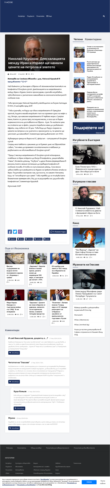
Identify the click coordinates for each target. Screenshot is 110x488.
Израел (12, 239)
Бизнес (58, 473)
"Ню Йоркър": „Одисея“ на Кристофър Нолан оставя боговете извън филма (86, 252)
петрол (39, 239)
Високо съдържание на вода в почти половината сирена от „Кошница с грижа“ (15, 271)
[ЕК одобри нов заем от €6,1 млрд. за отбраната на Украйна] (60, 258)
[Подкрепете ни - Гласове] (89, 128)
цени (47, 239)
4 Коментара (59, 231)
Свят (7, 473)
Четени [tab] (78, 39)
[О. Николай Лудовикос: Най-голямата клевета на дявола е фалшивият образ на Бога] (89, 196)
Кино (76, 222)
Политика (40, 16)
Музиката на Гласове (86, 264)
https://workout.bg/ (81, 324)
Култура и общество (22, 463)
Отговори (15, 353)
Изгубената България (86, 139)
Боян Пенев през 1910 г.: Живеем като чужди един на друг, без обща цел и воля (88, 168)
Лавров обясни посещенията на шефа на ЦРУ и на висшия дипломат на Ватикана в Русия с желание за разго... (95, 96)
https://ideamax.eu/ (81, 320)
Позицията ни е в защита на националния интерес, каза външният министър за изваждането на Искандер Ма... (95, 112)
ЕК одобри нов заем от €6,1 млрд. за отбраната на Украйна (59, 269)
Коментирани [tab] (93, 39)
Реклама (9, 448)
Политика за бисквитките (84, 448)
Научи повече (102, 482)
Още (50, 16)
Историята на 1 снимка (41, 467)
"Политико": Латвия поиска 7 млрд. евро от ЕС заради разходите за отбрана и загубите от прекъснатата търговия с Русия (60, 310)
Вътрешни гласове (84, 181)
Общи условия (36, 448)
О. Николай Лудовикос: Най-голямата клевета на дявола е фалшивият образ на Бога (88, 210)
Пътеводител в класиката (43, 473)
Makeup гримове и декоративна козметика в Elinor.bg (86, 308)
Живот (58, 463)
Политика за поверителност (57, 448)
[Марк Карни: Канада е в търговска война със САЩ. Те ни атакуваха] (14, 295)
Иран (21, 239)
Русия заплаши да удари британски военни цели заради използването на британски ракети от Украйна (94, 66)
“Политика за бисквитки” (26, 485)
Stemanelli (78, 315)
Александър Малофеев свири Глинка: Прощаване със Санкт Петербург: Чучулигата (88, 293)
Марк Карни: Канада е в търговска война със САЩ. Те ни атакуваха (14, 306)
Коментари (19, 473)
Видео (36, 463)
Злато (29, 239)
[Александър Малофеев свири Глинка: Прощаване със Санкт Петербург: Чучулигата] (89, 279)
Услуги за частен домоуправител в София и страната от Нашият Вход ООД (88, 332)
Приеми (89, 482)
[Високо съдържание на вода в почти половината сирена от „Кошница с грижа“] (14, 258)
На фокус (21, 16)
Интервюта (19, 470)
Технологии (77, 463)
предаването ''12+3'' (17, 81)
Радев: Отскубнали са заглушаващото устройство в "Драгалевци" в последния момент (94, 80)
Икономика (19, 467)
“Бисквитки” (45, 479)
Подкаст (30, 16)
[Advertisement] (78, 16)
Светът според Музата (42, 470)
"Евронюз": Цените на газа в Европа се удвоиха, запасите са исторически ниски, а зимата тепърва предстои (37, 308)
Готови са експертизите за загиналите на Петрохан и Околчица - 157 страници (95, 49)
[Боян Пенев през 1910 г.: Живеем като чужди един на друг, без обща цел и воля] (89, 155)
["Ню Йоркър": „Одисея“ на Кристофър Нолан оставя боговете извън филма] (89, 238)
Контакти (21, 448)
